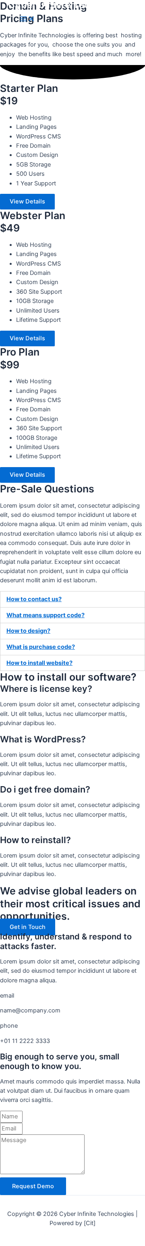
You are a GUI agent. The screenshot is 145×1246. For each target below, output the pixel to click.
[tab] (72, 599)
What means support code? (45, 615)
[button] (27, 201)
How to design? (28, 630)
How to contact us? (34, 599)
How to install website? (39, 663)
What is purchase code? (40, 646)
